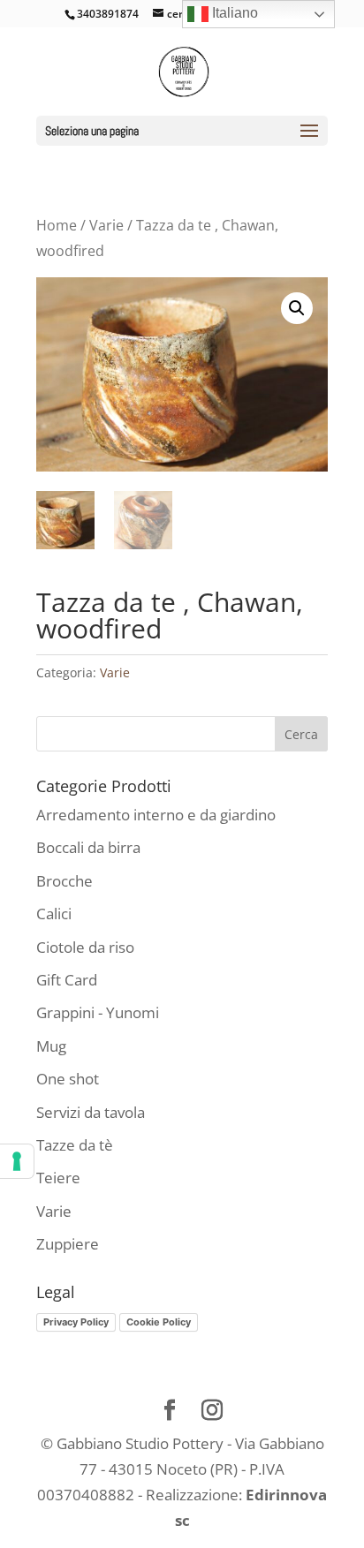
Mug (51, 1046)
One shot (67, 1078)
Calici (54, 913)
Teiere (58, 1177)
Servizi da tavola (90, 1112)
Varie (106, 225)
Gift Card (66, 980)
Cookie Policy (158, 1322)
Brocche (64, 881)
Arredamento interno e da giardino (156, 814)
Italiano (233, 12)
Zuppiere (67, 1244)
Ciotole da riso (85, 947)
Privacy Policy (76, 1322)
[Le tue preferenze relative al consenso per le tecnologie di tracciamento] (17, 1161)
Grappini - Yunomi (97, 1012)
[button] (297, 308)
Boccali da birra (88, 847)
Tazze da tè (74, 1145)
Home (56, 225)
